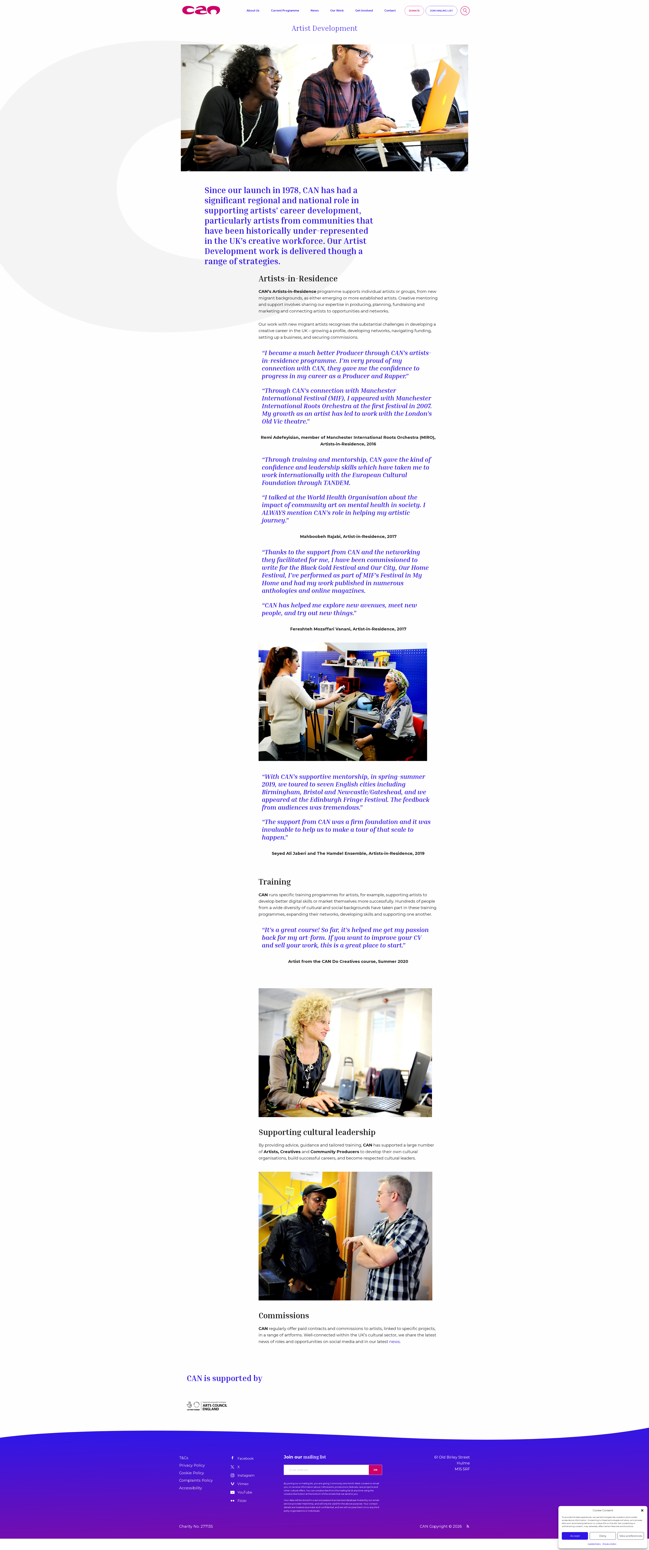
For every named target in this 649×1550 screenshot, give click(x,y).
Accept (575, 1535)
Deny (602, 1535)
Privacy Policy (609, 1543)
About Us (253, 10)
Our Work (337, 10)
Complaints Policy (196, 1480)
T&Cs (183, 1458)
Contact (390, 10)
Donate (414, 10)
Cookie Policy (594, 1543)
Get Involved (364, 10)
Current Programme (285, 10)
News (315, 10)
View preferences (630, 1535)
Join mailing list (441, 10)
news (394, 1341)
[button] (642, 1510)
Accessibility (190, 1488)
